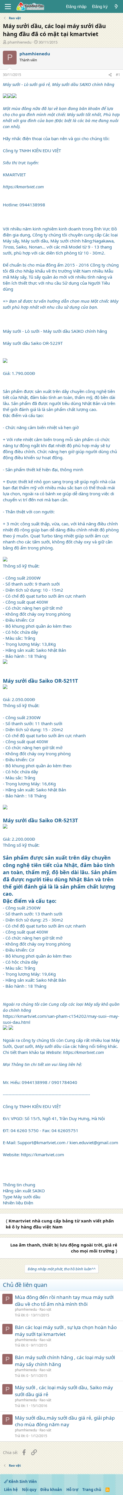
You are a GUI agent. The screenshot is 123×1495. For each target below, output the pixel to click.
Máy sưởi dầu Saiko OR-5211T (40, 680)
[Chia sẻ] (110, 75)
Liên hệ (11, 1489)
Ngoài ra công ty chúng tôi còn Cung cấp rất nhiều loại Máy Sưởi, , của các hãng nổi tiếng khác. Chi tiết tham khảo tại (61, 1046)
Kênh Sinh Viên (22, 1481)
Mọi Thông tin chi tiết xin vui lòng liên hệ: (42, 1064)
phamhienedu (19, 42)
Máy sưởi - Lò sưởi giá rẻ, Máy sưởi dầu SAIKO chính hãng (58, 84)
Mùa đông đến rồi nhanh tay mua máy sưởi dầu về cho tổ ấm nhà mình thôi (64, 1300)
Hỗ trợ (72, 1489)
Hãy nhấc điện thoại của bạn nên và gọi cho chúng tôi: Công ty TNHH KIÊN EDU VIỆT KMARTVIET (61, 141)
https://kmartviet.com (23, 186)
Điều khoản (51, 1489)
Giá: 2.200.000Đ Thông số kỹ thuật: (21, 842)
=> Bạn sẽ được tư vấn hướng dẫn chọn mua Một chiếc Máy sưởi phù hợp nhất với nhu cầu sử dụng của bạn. (60, 304)
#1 (118, 74)
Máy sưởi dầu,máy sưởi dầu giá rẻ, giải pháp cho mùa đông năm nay (65, 1421)
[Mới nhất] (116, 6)
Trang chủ (91, 1489)
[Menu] (8, 6)
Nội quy (29, 1489)
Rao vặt (45, 1309)
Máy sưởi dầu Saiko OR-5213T (40, 820)
